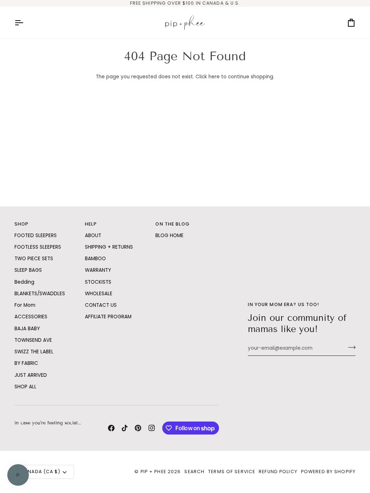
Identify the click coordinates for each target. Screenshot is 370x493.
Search (194, 471)
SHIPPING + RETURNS (109, 247)
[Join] (350, 347)
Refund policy (278, 471)
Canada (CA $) (40, 471)
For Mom (24, 305)
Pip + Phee (153, 471)
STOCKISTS (98, 282)
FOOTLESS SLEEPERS (37, 247)
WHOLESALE (98, 293)
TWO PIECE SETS (33, 258)
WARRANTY (98, 270)
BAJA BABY (27, 328)
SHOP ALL (25, 386)
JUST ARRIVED (30, 375)
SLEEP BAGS (28, 270)
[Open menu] (25, 23)
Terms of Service (231, 471)
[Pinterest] (138, 428)
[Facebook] (111, 428)
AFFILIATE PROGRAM (108, 316)
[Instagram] (152, 428)
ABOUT (93, 235)
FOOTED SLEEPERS (35, 235)
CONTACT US (101, 305)
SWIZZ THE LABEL (33, 351)
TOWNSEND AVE (33, 340)
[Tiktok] (125, 428)
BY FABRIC (26, 363)
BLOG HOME (169, 235)
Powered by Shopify (328, 471)
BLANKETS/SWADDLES (39, 293)
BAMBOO (95, 258)
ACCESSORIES (30, 316)
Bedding (24, 282)
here (214, 76)
